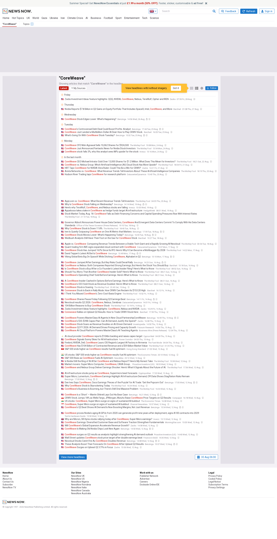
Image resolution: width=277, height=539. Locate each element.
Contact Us (8, 481)
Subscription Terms (218, 484)
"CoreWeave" (9, 24)
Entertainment (131, 18)
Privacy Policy (215, 476)
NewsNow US (78, 479)
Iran (63, 18)
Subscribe (8, 484)
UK (28, 18)
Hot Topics (18, 18)
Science (154, 18)
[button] (78, 88)
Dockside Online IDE (149, 484)
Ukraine (54, 18)
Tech (144, 18)
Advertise (145, 479)
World (35, 18)
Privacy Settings (216, 487)
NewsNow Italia (79, 487)
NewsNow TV (9, 487)
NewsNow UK (77, 476)
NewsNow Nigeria (80, 481)
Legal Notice (214, 481)
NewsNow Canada (80, 490)
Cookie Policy (215, 479)
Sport (118, 18)
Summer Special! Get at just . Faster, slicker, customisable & (136, 3)
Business (96, 18)
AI (87, 18)
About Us (7, 479)
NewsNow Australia (81, 493)
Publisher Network (149, 476)
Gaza (44, 18)
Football (108, 18)
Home (6, 18)
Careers (144, 481)
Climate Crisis (75, 18)
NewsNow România (81, 484)
